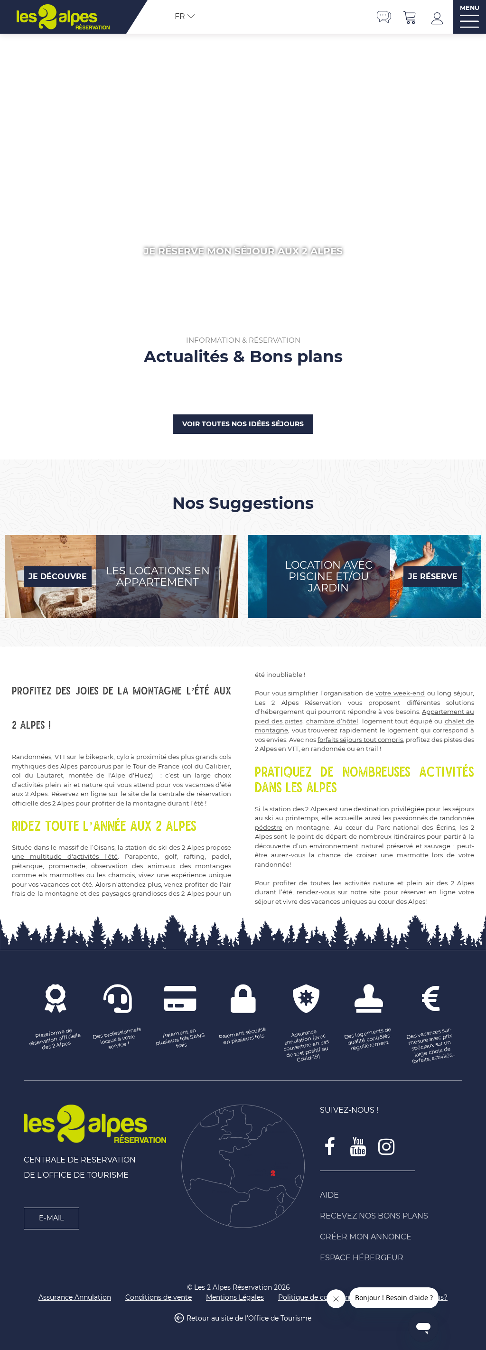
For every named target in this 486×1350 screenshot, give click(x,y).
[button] (410, 17)
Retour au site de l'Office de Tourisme (249, 1318)
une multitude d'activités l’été (65, 856)
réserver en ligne (428, 892)
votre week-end (400, 693)
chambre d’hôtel (332, 721)
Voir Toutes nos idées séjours (243, 424)
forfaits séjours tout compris (360, 739)
